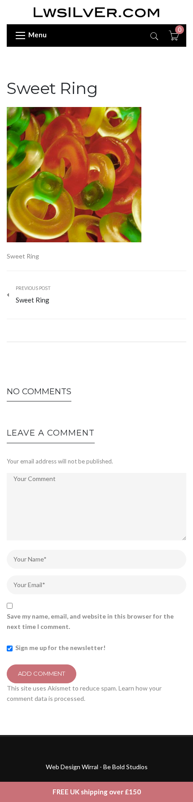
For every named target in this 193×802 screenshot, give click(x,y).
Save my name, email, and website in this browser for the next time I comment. (90, 621)
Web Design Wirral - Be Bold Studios (97, 767)
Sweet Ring (52, 88)
